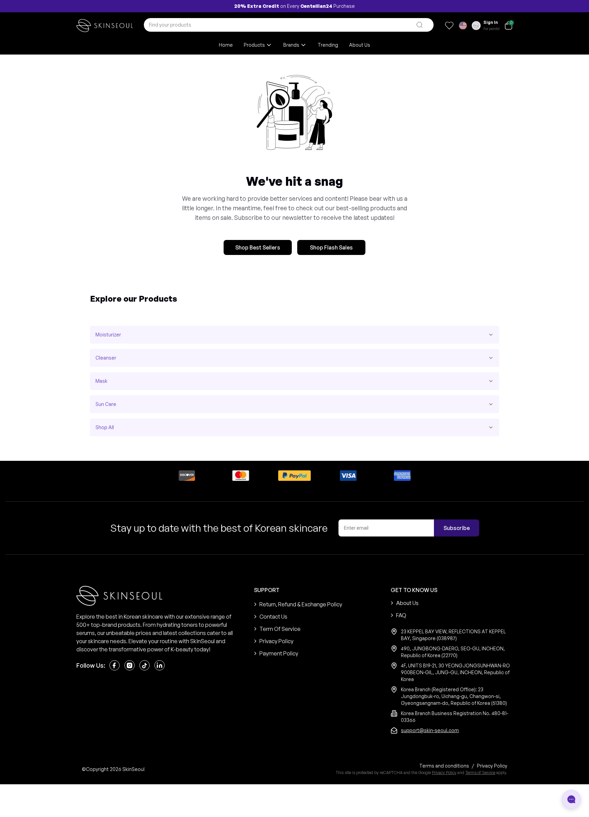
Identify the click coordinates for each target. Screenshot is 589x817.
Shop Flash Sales (331, 247)
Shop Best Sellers (257, 247)
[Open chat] (571, 799)
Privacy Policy (444, 772)
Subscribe (456, 528)
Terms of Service (480, 772)
